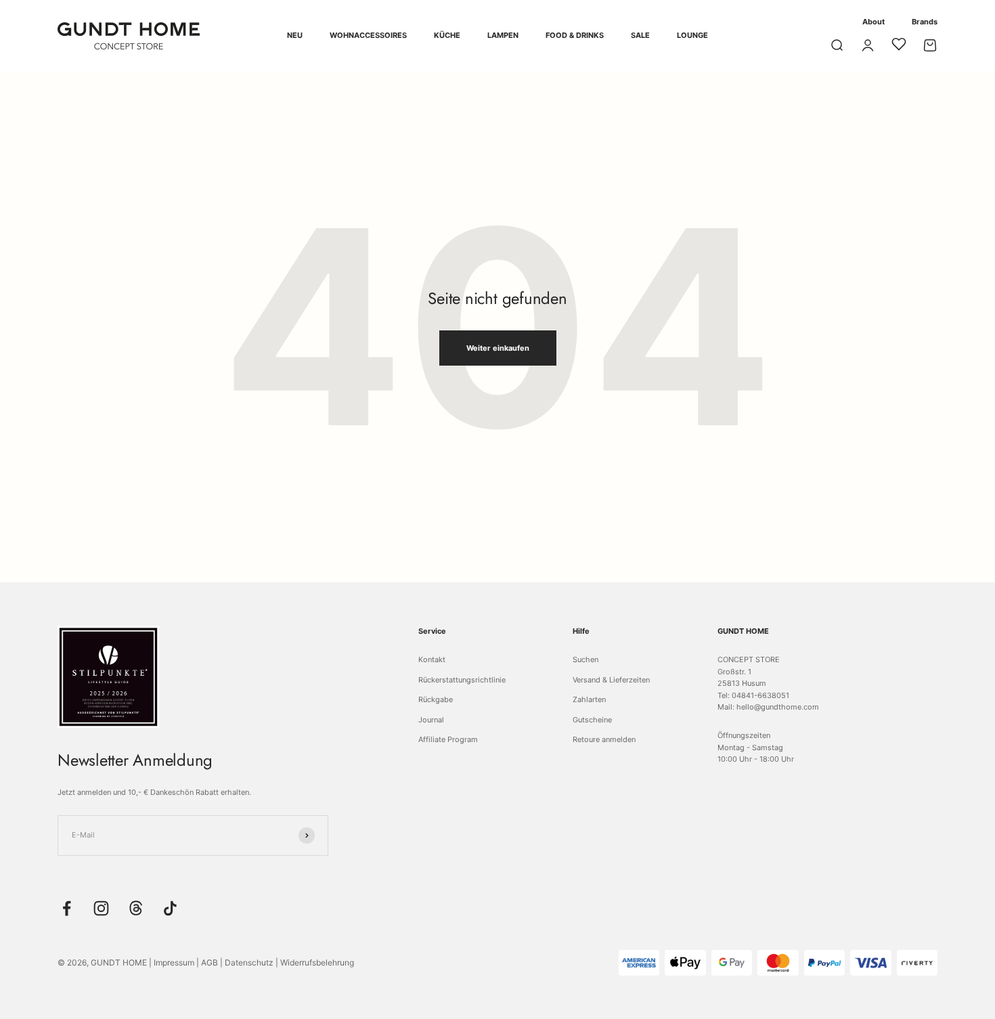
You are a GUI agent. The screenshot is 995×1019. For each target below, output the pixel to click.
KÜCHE (447, 35)
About (873, 21)
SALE (640, 35)
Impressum (174, 962)
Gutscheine (592, 719)
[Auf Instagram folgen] (101, 908)
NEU (295, 35)
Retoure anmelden (604, 739)
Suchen (585, 659)
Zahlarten (589, 699)
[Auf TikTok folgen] (170, 908)
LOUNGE (692, 35)
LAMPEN (502, 35)
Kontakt (431, 659)
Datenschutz (249, 962)
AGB (209, 962)
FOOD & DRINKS (575, 35)
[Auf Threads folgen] (136, 908)
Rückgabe (435, 699)
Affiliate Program (448, 739)
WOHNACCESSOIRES (368, 35)
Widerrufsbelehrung (317, 962)
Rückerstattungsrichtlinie (462, 680)
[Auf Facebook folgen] (67, 908)
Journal (431, 719)
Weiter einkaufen (497, 348)
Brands (924, 21)
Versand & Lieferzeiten (611, 680)
